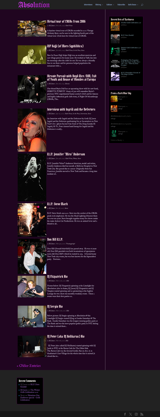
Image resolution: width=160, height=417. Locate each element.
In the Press (76, 50)
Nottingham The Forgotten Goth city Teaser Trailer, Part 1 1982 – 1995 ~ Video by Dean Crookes (130, 62)
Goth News (132, 5)
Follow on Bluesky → (117, 140)
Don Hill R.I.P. (55, 239)
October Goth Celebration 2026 (131, 23)
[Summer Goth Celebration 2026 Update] (115, 52)
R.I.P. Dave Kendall (127, 35)
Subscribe (121, 5)
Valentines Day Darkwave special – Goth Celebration (30, 397)
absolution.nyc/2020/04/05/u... (121, 124)
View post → (122, 97)
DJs (67, 281)
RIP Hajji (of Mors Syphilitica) (65, 46)
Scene (82, 50)
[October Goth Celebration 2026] (115, 27)
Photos (75, 158)
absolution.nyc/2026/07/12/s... (121, 116)
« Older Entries (29, 365)
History (98, 5)
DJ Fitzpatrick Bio (57, 276)
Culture (109, 5)
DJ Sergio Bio (55, 306)
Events (67, 84)
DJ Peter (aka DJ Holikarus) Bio (65, 336)
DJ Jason (52, 26)
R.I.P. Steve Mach (57, 204)
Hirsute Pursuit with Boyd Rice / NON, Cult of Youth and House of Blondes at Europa (71, 78)
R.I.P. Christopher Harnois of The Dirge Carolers (130, 73)
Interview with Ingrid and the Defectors (71, 109)
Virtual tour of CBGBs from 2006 (66, 21)
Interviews (88, 5)
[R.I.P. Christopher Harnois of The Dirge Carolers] (115, 77)
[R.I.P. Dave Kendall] (115, 39)
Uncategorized (70, 244)
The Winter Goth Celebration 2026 (30, 391)
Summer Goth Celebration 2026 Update (131, 48)
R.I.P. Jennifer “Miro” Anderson (66, 154)
